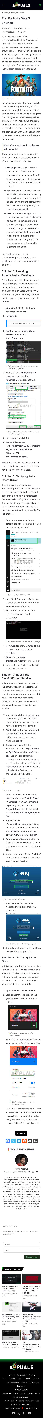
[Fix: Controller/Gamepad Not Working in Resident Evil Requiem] (31, 1335)
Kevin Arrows (7, 28)
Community (21, 1375)
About (11, 1375)
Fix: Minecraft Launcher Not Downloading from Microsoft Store (11, 1317)
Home (5, 13)
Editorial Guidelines (11, 1382)
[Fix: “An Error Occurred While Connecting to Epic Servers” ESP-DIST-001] (31, 1279)
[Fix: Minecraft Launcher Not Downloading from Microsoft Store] (11, 1307)
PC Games (20, 13)
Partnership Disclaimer (30, 1382)
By (3, 28)
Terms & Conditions (32, 1379)
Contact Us (21, 1386)
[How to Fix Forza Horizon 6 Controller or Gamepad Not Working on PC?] (31, 1307)
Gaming (12, 13)
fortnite (21, 1133)
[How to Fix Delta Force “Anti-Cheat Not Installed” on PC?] (11, 1279)
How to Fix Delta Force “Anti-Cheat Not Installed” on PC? (10, 1288)
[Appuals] (21, 5)
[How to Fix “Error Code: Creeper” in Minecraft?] (11, 1335)
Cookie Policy (15, 1379)
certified (11, 32)
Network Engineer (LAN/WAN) (15, 1172)
